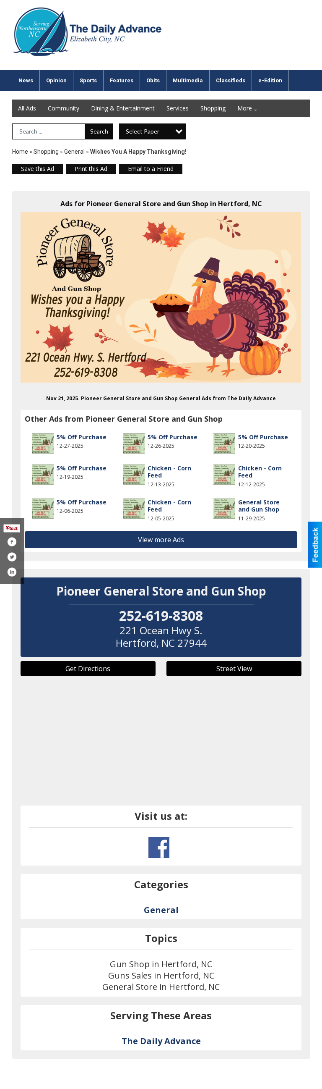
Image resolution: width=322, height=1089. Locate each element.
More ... (247, 108)
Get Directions (87, 668)
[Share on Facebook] (11, 542)
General (74, 151)
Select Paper (142, 131)
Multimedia (188, 80)
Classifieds (230, 80)
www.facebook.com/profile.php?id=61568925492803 (158, 847)
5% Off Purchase (81, 437)
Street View (234, 668)
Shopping (213, 108)
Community (63, 108)
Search (99, 131)
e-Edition (270, 80)
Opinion (56, 80)
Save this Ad (37, 169)
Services (177, 108)
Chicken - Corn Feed (169, 472)
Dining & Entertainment (123, 108)
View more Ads (161, 539)
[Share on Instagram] (11, 572)
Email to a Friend (151, 169)
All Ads (27, 108)
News (25, 80)
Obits (153, 80)
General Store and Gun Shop (259, 506)
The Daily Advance (161, 1041)
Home (20, 151)
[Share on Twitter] (11, 557)
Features (121, 80)
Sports (88, 80)
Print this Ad (91, 169)
